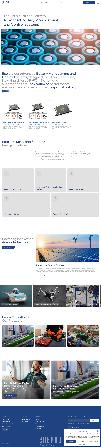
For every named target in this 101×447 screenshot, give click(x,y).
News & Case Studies (40, 421)
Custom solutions (26, 419)
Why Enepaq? (55, 2)
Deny (82, 441)
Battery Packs (67, 396)
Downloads (37, 419)
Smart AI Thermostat (7, 426)
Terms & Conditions (39, 426)
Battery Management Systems (9, 424)
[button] (98, 431)
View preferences (93, 441)
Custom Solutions (45, 2)
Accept (71, 441)
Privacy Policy (82, 444)
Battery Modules (57, 396)
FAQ (36, 424)
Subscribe (94, 420)
